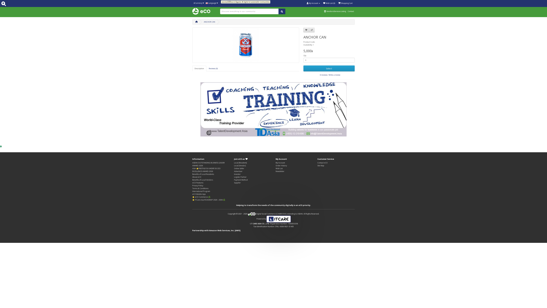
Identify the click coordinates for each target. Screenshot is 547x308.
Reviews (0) (213, 68)
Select (329, 68)
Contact (351, 11)
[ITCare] (279, 219)
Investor (237, 174)
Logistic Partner (240, 177)
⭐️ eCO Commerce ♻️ (201, 197)
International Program (201, 191)
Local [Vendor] (240, 165)
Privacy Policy (197, 185)
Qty (304, 55)
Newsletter (280, 171)
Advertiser (238, 171)
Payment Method (241, 180)
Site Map (320, 165)
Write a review (334, 75)
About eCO (196, 177)
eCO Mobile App (199, 194)
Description (199, 68)
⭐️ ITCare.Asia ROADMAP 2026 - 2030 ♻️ (208, 200)
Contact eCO (322, 163)
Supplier (237, 183)
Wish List (279, 168)
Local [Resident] (240, 163)
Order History (281, 165)
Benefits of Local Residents (203, 174)
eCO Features (197, 183)
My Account (280, 163)
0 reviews (323, 75)
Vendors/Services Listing (336, 11)
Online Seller (239, 168)
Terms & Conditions (200, 188)
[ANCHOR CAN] (245, 45)
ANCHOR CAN (209, 22)
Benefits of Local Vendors (202, 180)
